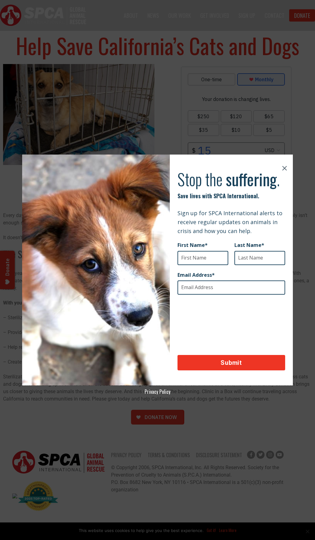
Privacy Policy (157, 391)
